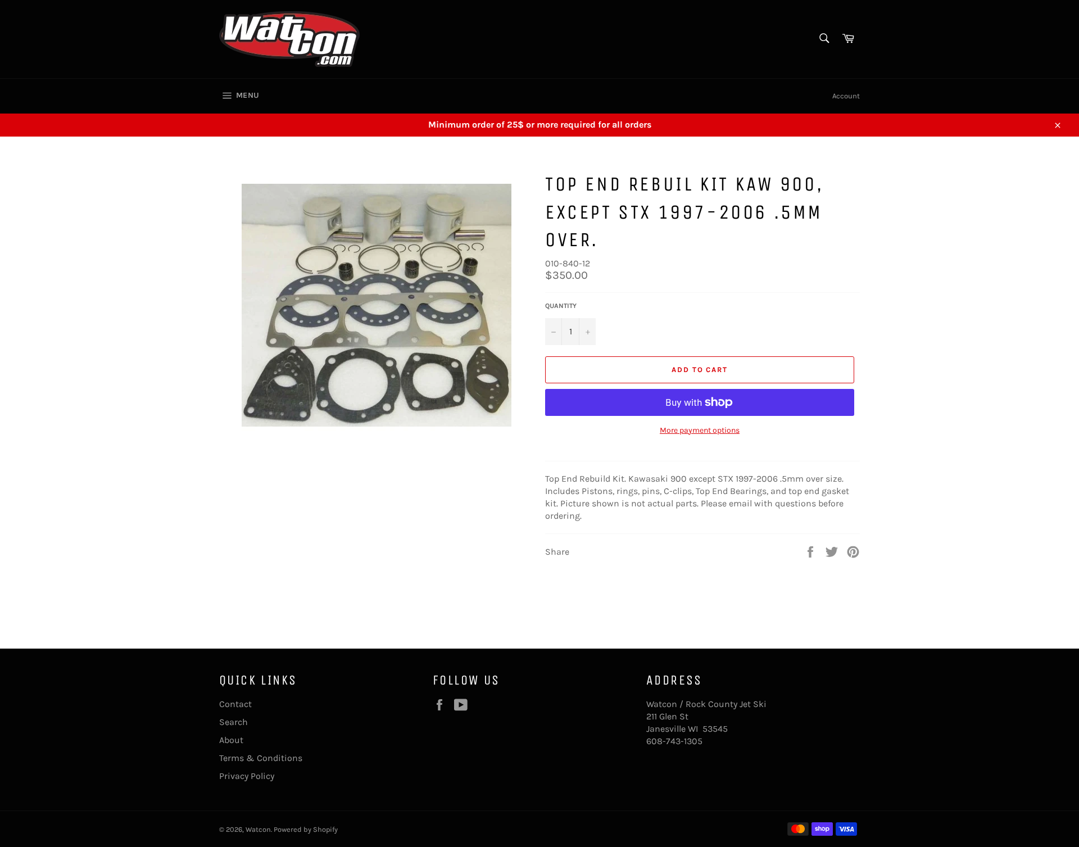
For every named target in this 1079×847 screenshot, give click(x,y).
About (231, 740)
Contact (235, 704)
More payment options (700, 430)
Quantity (561, 306)
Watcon (258, 829)
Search (233, 722)
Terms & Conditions (260, 758)
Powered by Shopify (306, 829)
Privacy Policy (246, 776)
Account (846, 96)
